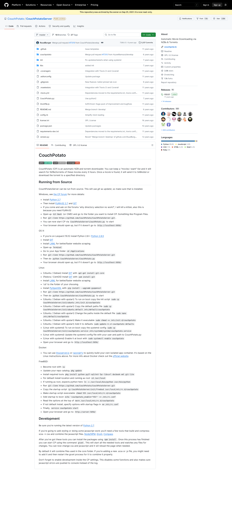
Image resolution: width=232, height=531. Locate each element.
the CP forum (60, 194)
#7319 (72, 43)
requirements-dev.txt (49, 131)
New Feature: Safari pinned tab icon (101, 82)
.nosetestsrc (45, 87)
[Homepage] (6, 5)
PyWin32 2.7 (61, 203)
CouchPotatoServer (39, 18)
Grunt (99, 434)
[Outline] (152, 145)
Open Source (63, 4)
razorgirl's (78, 352)
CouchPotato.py (47, 98)
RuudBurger (45, 43)
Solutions (31, 4)
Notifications (187, 19)
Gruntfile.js (44, 104)
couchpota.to (170, 47)
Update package (92, 76)
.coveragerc (45, 71)
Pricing (94, 4)
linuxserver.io (62, 352)
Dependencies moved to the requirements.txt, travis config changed (115, 93)
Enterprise (80, 4)
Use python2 (90, 98)
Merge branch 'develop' (95, 109)
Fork (204, 19)
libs (41, 65)
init (41, 60)
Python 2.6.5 (97, 236)
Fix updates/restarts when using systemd (103, 60)
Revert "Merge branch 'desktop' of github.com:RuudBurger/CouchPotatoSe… (119, 137)
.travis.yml (44, 93)
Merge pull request (60, 43)
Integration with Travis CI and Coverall (102, 71)
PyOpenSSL (55, 288)
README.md (45, 109)
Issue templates (92, 49)
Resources (46, 4)
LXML (52, 243)
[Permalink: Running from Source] (37, 182)
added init (89, 65)
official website (120, 356)
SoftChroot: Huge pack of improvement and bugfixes (108, 104)
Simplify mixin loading (94, 115)
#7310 (105, 54)
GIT (75, 203)
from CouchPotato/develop (87, 43)
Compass (108, 434)
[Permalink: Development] (37, 418)
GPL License (90, 120)
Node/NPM (89, 434)
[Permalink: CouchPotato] (37, 155)
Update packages (93, 126)
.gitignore (44, 82)
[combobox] (123, 35)
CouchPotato (16, 18)
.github (43, 49)
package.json (46, 126)
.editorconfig (45, 76)
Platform (16, 4)
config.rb (44, 115)
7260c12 (123, 43)
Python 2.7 (55, 199)
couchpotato (45, 54)
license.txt (44, 120)
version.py (44, 137)
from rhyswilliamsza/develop (120, 54)
